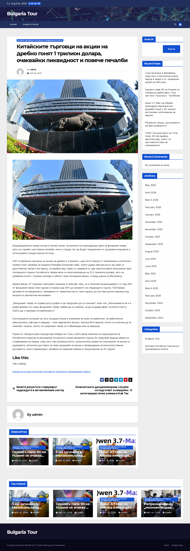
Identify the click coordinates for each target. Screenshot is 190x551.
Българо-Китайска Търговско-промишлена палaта (40, 40)
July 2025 (150, 258)
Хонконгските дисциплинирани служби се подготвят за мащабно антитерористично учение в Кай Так (101, 390)
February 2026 (153, 207)
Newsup (46, 545)
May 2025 (150, 273)
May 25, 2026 (21, 513)
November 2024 (154, 303)
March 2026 (151, 199)
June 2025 (151, 266)
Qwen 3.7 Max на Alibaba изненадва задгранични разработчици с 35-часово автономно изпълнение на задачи (160, 109)
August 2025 (152, 251)
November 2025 (154, 229)
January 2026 (152, 214)
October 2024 (152, 310)
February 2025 (153, 295)
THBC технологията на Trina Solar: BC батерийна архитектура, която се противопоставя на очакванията (161, 139)
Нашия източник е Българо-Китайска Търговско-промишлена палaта (52, 371)
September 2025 (154, 244)
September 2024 (154, 317)
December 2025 (153, 222)
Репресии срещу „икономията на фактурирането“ (158, 507)
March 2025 (151, 288)
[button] (175, 24)
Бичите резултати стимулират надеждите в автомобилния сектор (40, 388)
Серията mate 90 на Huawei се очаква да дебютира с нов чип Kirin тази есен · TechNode (162, 92)
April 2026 (150, 192)
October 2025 (152, 236)
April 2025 (150, 281)
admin (33, 69)
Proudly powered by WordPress (21, 545)
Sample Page (30, 24)
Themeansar (59, 545)
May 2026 (150, 185)
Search (149, 39)
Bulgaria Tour (22, 14)
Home (13, 24)
